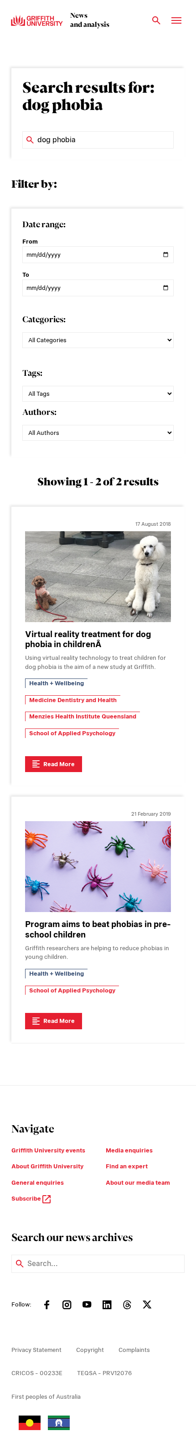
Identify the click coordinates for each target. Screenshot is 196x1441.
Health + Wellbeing (56, 683)
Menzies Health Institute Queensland (82, 716)
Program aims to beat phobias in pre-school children (98, 929)
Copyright (90, 1349)
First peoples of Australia (46, 1396)
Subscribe (26, 1198)
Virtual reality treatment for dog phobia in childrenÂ (88, 639)
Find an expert (127, 1166)
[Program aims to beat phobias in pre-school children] (98, 866)
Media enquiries (129, 1150)
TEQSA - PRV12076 (104, 1373)
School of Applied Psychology (72, 733)
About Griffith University (47, 1166)
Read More (59, 764)
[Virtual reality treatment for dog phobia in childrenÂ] (98, 576)
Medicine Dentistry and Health (73, 700)
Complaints (134, 1349)
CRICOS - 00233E (36, 1373)
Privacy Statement (36, 1349)
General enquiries (37, 1182)
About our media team (138, 1182)
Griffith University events (48, 1150)
